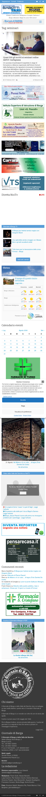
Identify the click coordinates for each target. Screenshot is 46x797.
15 (35, 344)
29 (35, 350)
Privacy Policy (27, 415)
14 (29, 344)
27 (23, 350)
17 (5, 347)
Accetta (23, 400)
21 (29, 347)
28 (29, 350)
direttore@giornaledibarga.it (11, 772)
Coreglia (29, 15)
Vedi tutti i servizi (23, 259)
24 (5, 350)
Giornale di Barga (11, 795)
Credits (28, 795)
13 (23, 344)
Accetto (23, 493)
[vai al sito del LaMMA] (35, 316)
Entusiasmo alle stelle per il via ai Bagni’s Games (21, 511)
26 (17, 350)
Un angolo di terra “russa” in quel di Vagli (18, 507)
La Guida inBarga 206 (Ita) (23, 655)
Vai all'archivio (23, 467)
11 (11, 344)
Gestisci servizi (7, 396)
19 (17, 347)
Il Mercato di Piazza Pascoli (16, 575)
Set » (42, 330)
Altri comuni (33, 18)
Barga (9, 15)
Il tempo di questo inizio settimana (26, 279)
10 (5, 344)
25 (11, 350)
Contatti (13, 1)
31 (5, 354)
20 (23, 347)
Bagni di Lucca (24, 18)
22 (35, 347)
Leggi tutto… (19, 283)
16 (41, 344)
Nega (23, 406)
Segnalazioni (6, 1)
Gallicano (36, 15)
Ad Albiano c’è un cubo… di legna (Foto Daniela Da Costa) (26, 463)
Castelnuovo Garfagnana (19, 15)
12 (17, 344)
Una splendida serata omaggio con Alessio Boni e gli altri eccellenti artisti (26, 241)
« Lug (3, 330)
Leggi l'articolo (8, 513)
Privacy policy (21, 795)
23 (41, 347)
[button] (43, 382)
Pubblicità (20, 1)
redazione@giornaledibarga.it (12, 763)
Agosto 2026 (23, 330)
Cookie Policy (18, 415)
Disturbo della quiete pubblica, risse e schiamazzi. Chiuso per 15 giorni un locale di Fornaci (20, 587)
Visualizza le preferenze (23, 412)
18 (11, 347)
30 (41, 350)
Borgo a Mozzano (14, 18)
